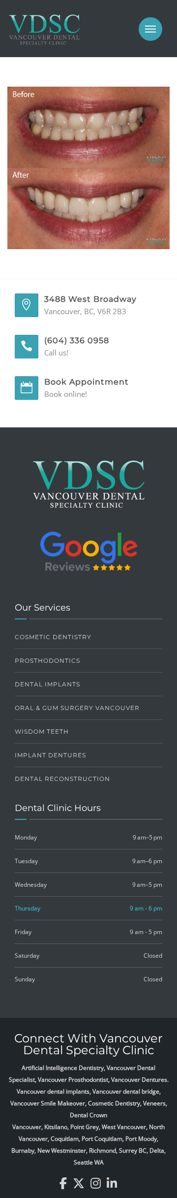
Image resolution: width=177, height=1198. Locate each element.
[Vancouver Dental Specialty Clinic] (44, 34)
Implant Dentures (50, 755)
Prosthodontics (47, 660)
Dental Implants (47, 684)
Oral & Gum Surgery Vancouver (77, 708)
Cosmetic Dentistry (53, 637)
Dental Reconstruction (62, 778)
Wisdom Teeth (42, 731)
